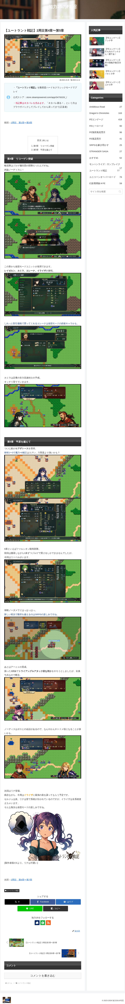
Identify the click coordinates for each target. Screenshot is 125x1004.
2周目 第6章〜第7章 (21, 880)
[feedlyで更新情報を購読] (42, 922)
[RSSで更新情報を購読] (48, 922)
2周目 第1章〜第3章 (21, 122)
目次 (39, 140)
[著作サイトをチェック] (37, 922)
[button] (55, 908)
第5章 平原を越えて (42, 150)
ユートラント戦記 (13, 890)
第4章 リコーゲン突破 (43, 146)
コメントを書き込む (42, 975)
